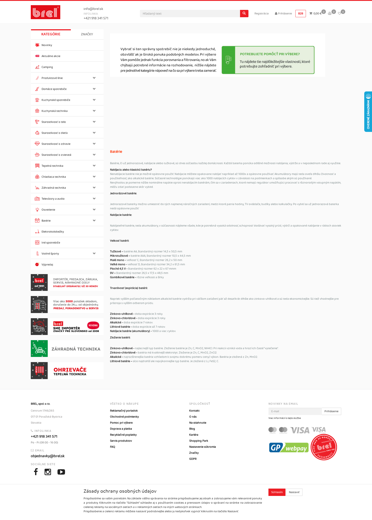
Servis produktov (121, 440)
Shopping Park (198, 440)
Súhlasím (277, 492)
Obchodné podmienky (124, 416)
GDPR (193, 459)
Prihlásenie (284, 13)
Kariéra (193, 434)
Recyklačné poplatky (123, 434)
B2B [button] (300, 13)
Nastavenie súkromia (202, 446)
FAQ (112, 446)
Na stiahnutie (197, 422)
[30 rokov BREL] (67, 282)
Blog (192, 428)
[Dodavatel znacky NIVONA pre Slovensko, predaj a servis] (67, 326)
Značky (87, 34)
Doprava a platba (121, 428)
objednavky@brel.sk (48, 456)
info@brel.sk (93, 9)
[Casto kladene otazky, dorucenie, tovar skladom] (67, 304)
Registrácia (261, 13)
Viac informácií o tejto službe (284, 418)
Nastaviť (294, 492)
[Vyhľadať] (244, 13)
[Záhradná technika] (67, 348)
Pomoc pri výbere (121, 422)
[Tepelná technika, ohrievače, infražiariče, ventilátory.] (67, 370)
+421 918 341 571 (96, 18)
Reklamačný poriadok (124, 410)
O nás (193, 416)
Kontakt (194, 410)
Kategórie (50, 34)
